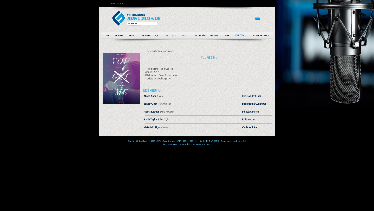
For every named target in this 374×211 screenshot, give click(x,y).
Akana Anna (150, 96)
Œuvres (185, 35)
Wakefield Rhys (152, 127)
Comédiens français (150, 35)
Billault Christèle (250, 111)
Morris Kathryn (152, 111)
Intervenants (172, 35)
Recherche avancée (261, 35)
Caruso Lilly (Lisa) (251, 96)
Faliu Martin (248, 119)
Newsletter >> (240, 35)
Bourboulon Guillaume (254, 103)
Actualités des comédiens (206, 35)
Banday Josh (150, 103)
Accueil (105, 35)
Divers (227, 35)
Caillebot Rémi (249, 127)
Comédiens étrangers (124, 35)
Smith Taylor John (153, 119)
